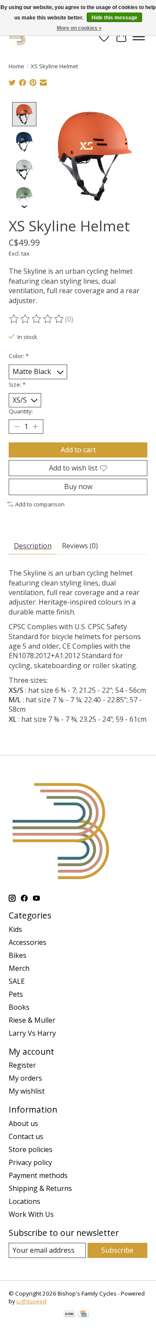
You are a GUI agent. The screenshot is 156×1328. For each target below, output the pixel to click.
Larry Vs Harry (32, 1033)
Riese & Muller (32, 1020)
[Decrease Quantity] (17, 426)
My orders (25, 1078)
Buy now (78, 486)
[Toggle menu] (138, 36)
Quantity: (21, 411)
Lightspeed (31, 1301)
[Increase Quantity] (35, 426)
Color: (19, 356)
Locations (24, 1201)
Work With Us (31, 1214)
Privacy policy (30, 1162)
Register (22, 1065)
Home (16, 66)
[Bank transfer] (69, 1314)
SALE (17, 981)
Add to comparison (40, 504)
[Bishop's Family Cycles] (17, 36)
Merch (19, 968)
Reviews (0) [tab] (80, 545)
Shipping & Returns (40, 1188)
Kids (15, 929)
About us (23, 1123)
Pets (16, 994)
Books (19, 1007)
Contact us (26, 1136)
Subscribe (117, 1250)
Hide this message (114, 18)
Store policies (30, 1149)
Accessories (27, 942)
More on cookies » (79, 28)
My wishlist (27, 1091)
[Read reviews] (37, 319)
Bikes (17, 955)
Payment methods (38, 1175)
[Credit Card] (83, 1314)
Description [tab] (33, 545)
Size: (17, 384)
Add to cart (78, 449)
